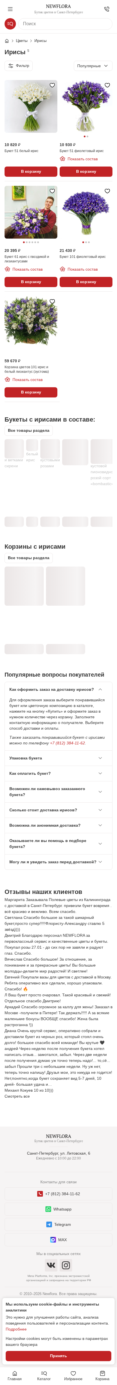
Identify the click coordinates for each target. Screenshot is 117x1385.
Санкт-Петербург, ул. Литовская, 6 (58, 1153)
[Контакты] (106, 9)
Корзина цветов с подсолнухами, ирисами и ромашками (62, 578)
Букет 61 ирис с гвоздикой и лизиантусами (75, 448)
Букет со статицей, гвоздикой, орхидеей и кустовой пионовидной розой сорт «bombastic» (103, 463)
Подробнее (16, 1329)
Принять (58, 1356)
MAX (62, 1239)
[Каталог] (10, 24)
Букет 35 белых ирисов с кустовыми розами (50, 454)
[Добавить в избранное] (52, 85)
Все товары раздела (28, 430)
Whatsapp (62, 1209)
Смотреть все (17, 1096)
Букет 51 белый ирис (32, 451)
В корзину (31, 171)
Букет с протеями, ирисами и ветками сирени (14, 454)
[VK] (51, 1265)
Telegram (62, 1224)
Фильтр (22, 65)
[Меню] (10, 9)
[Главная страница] (10, 41)
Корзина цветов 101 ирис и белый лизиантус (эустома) (23, 575)
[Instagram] (66, 1265)
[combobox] (93, 66)
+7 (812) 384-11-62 (67, 743)
